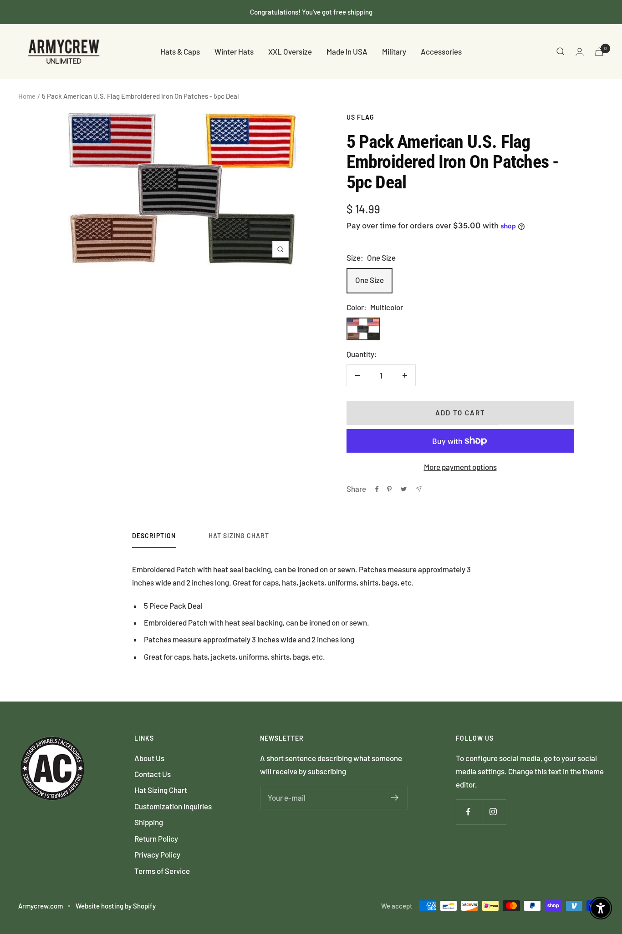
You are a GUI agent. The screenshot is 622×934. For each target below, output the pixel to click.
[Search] (560, 51)
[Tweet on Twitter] (404, 489)
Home (27, 96)
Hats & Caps (180, 51)
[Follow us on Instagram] (493, 811)
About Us (149, 757)
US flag (360, 117)
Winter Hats (234, 51)
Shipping (148, 822)
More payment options (460, 466)
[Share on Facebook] (377, 489)
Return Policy (156, 838)
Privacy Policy (157, 854)
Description (154, 536)
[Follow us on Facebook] (468, 811)
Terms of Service (162, 870)
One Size (369, 279)
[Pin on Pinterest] (389, 489)
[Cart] (599, 51)
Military (394, 51)
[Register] (395, 797)
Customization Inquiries (173, 806)
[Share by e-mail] (419, 489)
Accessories (441, 51)
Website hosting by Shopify (116, 906)
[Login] (580, 52)
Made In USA (346, 51)
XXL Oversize (290, 51)
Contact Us (152, 773)
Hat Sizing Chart (239, 536)
